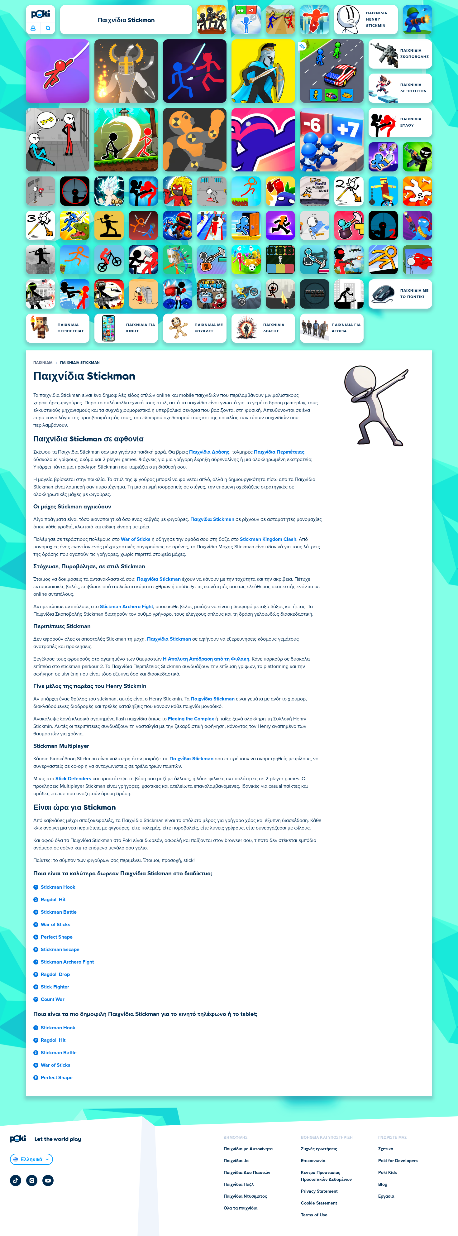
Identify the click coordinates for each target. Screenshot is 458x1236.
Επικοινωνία (313, 1161)
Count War (52, 999)
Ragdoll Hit (53, 899)
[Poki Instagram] (31, 1180)
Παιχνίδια (43, 363)
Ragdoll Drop (55, 974)
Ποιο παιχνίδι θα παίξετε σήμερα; (48, 28)
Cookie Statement (319, 1203)
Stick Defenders (73, 778)
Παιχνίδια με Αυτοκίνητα (248, 1149)
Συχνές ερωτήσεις (319, 1149)
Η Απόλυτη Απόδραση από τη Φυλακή (206, 658)
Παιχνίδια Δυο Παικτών (247, 1173)
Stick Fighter (55, 986)
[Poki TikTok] (15, 1180)
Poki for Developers (398, 1161)
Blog (382, 1184)
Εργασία (386, 1196)
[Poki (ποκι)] (40, 14)
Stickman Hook (58, 887)
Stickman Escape (60, 949)
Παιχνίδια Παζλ (239, 1184)
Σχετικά (385, 1149)
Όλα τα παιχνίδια (240, 1208)
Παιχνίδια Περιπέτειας (279, 452)
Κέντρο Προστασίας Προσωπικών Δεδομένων (326, 1176)
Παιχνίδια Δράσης (209, 452)
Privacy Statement (319, 1191)
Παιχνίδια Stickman (80, 363)
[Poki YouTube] (48, 1180)
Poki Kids (387, 1173)
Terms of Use (314, 1215)
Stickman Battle (59, 912)
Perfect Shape (57, 937)
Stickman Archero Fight (126, 606)
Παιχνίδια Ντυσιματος (245, 1196)
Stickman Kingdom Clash (268, 539)
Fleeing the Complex (191, 718)
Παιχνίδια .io (236, 1161)
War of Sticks (135, 539)
